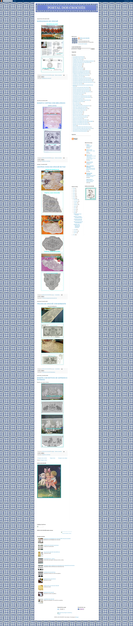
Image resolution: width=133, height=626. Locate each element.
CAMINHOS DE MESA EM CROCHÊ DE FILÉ (81, 73)
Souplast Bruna (89, 163)
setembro (76, 204)
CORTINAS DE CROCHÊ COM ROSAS (51, 545)
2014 (74, 196)
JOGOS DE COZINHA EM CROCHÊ (79, 107)
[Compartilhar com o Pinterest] (43, 77)
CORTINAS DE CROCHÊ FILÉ (49, 572)
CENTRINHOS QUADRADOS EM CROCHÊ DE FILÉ (83, 79)
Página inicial (52, 458)
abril (75, 212)
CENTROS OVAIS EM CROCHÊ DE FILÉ (51, 167)
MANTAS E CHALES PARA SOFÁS (79, 110)
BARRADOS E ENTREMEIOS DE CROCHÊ (81, 72)
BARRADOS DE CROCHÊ (46, 78)
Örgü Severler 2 (89, 179)
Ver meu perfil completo (82, 43)
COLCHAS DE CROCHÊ (77, 94)
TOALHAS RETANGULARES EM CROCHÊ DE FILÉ (82, 128)
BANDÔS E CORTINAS (46, 161)
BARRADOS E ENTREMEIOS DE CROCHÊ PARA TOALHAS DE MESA (57, 538)
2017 (74, 191)
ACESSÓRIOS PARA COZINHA (79, 58)
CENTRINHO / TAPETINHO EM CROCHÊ (80, 75)
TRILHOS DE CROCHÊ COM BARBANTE (51, 304)
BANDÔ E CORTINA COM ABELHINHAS (51, 103)
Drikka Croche (89, 149)
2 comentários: (57, 294)
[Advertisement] (62, 13)
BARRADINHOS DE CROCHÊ (47, 21)
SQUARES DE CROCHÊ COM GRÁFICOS (81, 124)
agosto (75, 206)
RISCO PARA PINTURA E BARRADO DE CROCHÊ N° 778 (90, 169)
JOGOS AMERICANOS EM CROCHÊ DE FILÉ (81, 105)
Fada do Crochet (89, 162)
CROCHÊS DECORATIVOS (78, 98)
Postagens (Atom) (43, 460)
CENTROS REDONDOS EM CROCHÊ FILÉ (81, 90)
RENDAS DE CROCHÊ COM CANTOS (80, 119)
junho (75, 209)
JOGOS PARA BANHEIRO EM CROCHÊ (80, 108)
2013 (74, 198)
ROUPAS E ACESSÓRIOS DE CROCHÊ (80, 122)
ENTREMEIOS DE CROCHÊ (78, 101)
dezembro (76, 199)
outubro (75, 202)
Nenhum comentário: (58, 75)
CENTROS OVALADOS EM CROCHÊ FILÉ (49, 298)
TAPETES (74, 125)
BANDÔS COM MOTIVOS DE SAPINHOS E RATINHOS (77, 226)
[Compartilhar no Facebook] (42, 77)
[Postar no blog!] (39, 77)
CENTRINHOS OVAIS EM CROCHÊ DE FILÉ (81, 78)
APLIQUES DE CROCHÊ (77, 63)
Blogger (77, 617)
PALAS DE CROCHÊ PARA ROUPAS (80, 117)
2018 (74, 190)
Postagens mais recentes (42, 458)
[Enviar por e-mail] (38, 77)
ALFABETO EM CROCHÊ (77, 59)
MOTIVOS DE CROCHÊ (77, 114)
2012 (74, 234)
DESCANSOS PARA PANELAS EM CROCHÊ (81, 100)
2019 (74, 188)
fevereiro (75, 231)
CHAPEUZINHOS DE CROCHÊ (79, 93)
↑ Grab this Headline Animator (66, 533)
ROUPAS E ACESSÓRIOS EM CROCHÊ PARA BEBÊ (83, 121)
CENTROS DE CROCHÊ (77, 83)
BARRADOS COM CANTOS (78, 68)
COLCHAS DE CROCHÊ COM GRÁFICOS (52, 552)
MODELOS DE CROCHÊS (78, 112)
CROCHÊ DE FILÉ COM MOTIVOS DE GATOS (81, 95)
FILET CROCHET (76, 103)
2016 (74, 193)
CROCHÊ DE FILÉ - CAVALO (49, 558)
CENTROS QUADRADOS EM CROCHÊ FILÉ (81, 88)
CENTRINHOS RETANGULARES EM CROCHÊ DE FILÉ (83, 82)
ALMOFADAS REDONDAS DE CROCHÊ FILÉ (81, 62)
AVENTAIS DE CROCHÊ (77, 65)
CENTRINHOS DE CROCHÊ (78, 76)
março (75, 229)
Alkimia (87, 144)
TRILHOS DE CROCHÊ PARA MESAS (48, 372)
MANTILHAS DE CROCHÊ (78, 111)
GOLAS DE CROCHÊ (77, 104)
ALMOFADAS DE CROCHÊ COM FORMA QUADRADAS (83, 61)
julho (75, 207)
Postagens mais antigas (62, 458)
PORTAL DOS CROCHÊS (84, 38)
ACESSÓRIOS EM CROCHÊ (78, 56)
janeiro (75, 232)
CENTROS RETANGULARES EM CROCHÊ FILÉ (82, 91)
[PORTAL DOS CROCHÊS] (81, 609)
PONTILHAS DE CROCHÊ (78, 118)
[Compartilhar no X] (41, 77)
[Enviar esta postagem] (63, 75)
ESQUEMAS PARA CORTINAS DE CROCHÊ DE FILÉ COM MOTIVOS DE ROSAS (59, 565)
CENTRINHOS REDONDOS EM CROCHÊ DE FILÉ (82, 80)
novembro (76, 201)
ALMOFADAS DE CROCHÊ (49, 599)
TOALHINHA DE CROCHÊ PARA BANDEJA (81, 129)
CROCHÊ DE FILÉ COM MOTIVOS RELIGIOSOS (82, 97)
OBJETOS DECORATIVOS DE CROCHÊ (80, 115)
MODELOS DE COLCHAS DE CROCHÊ (51, 585)
